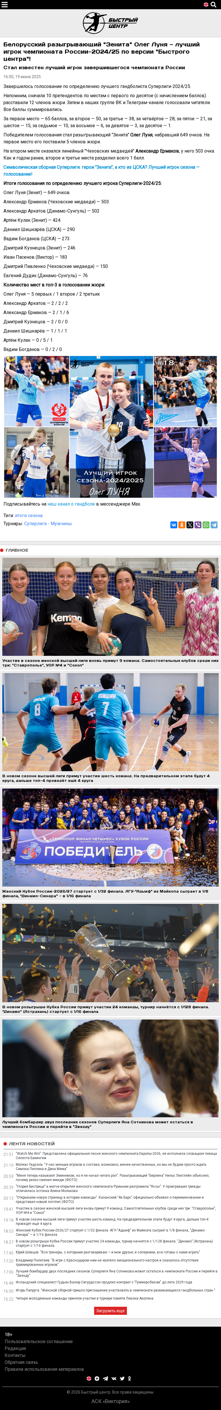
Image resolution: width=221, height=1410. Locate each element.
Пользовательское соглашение (39, 1341)
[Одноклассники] (181, 524)
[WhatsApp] (206, 524)
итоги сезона (29, 515)
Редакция (15, 1348)
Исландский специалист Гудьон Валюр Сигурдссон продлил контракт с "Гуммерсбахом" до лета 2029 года (104, 1282)
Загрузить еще (110, 1310)
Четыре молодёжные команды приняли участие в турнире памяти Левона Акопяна (84, 1298)
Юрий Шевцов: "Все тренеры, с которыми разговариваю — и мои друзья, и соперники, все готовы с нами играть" (108, 1252)
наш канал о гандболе (71, 504)
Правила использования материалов (44, 1369)
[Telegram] (214, 524)
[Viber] (198, 524)
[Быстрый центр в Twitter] (122, 1378)
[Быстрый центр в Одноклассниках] (129, 1378)
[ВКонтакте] (173, 524)
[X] (189, 524)
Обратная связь (21, 1362)
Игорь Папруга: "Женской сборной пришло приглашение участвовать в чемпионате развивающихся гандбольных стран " (115, 1290)
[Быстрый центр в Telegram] (105, 1378)
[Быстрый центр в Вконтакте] (114, 1378)
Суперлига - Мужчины (48, 523)
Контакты (15, 1355)
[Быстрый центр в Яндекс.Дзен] (97, 1378)
